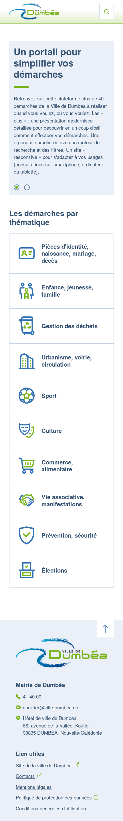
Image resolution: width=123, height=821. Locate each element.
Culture (51, 430)
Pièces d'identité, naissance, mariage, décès (68, 253)
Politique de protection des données (54, 797)
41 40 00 (32, 696)
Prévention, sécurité (69, 535)
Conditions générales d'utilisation (51, 808)
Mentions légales (34, 786)
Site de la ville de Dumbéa (44, 765)
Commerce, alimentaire (57, 465)
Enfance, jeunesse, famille (67, 290)
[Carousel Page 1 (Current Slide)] (16, 187)
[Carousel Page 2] (27, 187)
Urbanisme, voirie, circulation (66, 360)
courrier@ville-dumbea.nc (50, 707)
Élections (54, 570)
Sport (49, 395)
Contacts (25, 775)
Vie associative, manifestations (63, 500)
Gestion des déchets (69, 326)
